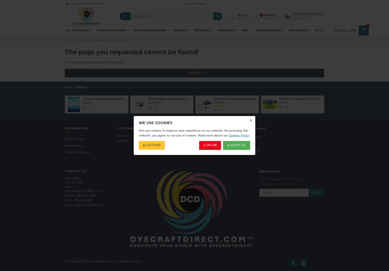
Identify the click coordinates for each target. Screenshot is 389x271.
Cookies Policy (239, 135)
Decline (211, 145)
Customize (153, 145)
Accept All (238, 145)
